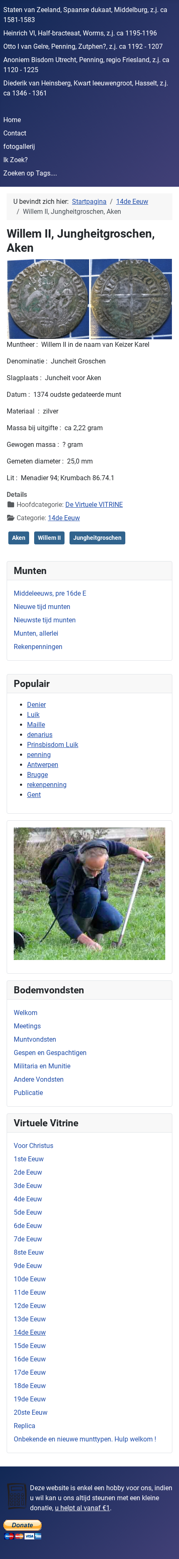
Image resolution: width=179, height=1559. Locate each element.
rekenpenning (47, 785)
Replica (24, 1426)
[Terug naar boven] (164, 1543)
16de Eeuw (30, 1359)
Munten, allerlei (36, 633)
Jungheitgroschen (97, 537)
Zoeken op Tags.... (30, 173)
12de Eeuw (30, 1306)
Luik (33, 715)
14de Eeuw (30, 1332)
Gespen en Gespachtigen (50, 1053)
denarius (39, 735)
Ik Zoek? (15, 160)
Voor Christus (33, 1146)
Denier (36, 705)
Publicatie (28, 1093)
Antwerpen (42, 765)
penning (39, 755)
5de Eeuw (28, 1212)
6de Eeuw (28, 1226)
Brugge (37, 775)
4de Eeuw (28, 1199)
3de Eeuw (28, 1186)
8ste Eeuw (29, 1252)
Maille (36, 725)
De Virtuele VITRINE (94, 505)
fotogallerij (19, 146)
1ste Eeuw (29, 1159)
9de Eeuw (28, 1266)
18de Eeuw (30, 1386)
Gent (34, 795)
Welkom (25, 1013)
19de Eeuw (30, 1399)
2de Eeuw (28, 1172)
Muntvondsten (35, 1039)
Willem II (49, 537)
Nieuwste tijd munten (45, 620)
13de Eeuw (30, 1319)
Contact (14, 133)
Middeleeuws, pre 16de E (50, 593)
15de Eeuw (30, 1346)
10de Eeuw (30, 1279)
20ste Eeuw (30, 1412)
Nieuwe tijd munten (42, 607)
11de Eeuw (30, 1292)
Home (12, 120)
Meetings (27, 1026)
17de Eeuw (30, 1372)
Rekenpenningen (38, 647)
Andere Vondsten (39, 1079)
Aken (18, 537)
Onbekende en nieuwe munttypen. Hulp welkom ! (85, 1439)
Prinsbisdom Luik (52, 745)
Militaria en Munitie (42, 1066)
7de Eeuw (28, 1239)
